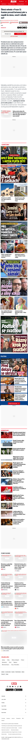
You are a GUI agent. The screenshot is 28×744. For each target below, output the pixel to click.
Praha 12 (3, 674)
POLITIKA (3, 356)
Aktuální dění (5, 657)
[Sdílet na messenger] (22, 28)
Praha (7, 674)
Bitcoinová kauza (5, 664)
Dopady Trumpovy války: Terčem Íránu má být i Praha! (18, 442)
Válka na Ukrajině (15, 659)
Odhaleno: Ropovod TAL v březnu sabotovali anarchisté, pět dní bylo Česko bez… (19, 481)
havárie (13, 671)
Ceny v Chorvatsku (15, 664)
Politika (2, 383)
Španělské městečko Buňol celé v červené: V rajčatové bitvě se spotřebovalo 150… (19, 433)
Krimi (10, 662)
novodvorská (8, 671)
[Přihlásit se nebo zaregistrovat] (26, 1)
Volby (8, 659)
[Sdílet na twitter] (20, 28)
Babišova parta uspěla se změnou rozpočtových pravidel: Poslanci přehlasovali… (18, 522)
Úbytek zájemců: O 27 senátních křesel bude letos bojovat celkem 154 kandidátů (20, 381)
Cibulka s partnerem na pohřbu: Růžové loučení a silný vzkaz (19, 504)
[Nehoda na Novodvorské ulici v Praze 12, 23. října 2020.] (4, 22)
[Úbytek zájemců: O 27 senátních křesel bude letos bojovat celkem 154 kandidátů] (6, 465)
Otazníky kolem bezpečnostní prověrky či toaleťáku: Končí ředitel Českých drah (20, 389)
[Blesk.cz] (14, 1)
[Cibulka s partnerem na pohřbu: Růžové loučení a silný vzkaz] (6, 506)
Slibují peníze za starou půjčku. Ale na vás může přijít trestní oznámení (18, 458)
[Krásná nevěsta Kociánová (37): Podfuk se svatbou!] (6, 451)
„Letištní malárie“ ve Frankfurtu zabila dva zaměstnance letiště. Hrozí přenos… (19, 513)
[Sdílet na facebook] (18, 28)
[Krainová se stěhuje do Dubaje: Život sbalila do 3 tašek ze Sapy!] (6, 473)
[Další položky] (26, 4)
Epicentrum (4, 662)
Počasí (22, 659)
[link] (7, 686)
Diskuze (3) (3, 27)
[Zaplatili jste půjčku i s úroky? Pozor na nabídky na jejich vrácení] (6, 489)
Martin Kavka (18, 671)
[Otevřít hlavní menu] (1, 1)
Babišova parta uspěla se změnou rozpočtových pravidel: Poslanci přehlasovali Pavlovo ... (20, 397)
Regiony (15, 662)
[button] (9, 690)
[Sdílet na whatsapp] (24, 28)
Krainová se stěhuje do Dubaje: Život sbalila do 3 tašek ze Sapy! (18, 472)
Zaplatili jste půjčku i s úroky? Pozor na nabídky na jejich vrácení (19, 488)
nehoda (2, 671)
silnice (23, 671)
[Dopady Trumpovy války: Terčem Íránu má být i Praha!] (6, 443)
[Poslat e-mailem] (26, 28)
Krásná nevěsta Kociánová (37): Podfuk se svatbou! (19, 449)
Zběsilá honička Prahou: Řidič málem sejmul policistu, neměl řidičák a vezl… (18, 497)
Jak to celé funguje (14, 36)
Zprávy (3, 659)
